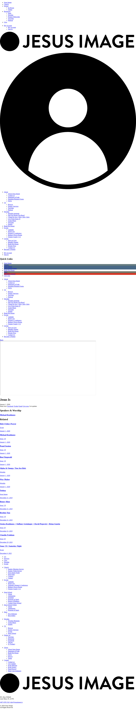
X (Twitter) (11, 644)
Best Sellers (11, 615)
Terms (10, 658)
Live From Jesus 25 (14, 219)
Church (6, 4)
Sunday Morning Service (16, 569)
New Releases (12, 614)
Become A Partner (9, 249)
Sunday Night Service (15, 571)
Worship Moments (14, 621)
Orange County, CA (14, 237)
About (6, 192)
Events (6, 228)
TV (5, 203)
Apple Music (12, 221)
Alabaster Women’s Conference (18, 585)
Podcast (10, 20)
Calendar (11, 230)
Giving (6, 239)
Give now (26, 406)
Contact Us (11, 248)
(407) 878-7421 (5, 702)
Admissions (11, 596)
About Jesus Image (14, 194)
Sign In (10, 29)
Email (20, 406)
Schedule (11, 598)
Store (9, 13)
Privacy (10, 656)
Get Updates (12, 664)
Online (10, 9)
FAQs (10, 201)
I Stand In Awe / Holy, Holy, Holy (19, 217)
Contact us (11, 195)
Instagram (11, 639)
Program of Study (13, 599)
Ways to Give (12, 240)
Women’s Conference (15, 233)
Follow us (7, 635)
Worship (10, 15)
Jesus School (8, 592)
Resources (7, 11)
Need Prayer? (12, 669)
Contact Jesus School (14, 603)
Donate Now (12, 246)
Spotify (10, 224)
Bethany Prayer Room (15, 235)
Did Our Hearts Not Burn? (16, 215)
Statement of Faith (13, 197)
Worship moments (13, 213)
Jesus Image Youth (14, 573)
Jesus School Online (10, 605)
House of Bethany (13, 601)
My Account (8, 25)
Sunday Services (13, 206)
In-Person (11, 8)
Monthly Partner (13, 242)
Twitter (16, 406)
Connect (10, 576)
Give (5, 22)
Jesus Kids (11, 574)
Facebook (10, 406)
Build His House (9, 226)
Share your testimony (14, 671)
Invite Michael (12, 665)
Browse (10, 204)
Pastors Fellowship (14, 17)
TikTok (10, 642)
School (6, 6)
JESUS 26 (11, 231)
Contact (10, 578)
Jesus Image (8, 2)
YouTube (11, 18)
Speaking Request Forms (16, 199)
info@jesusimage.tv (16, 702)
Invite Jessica (12, 667)
